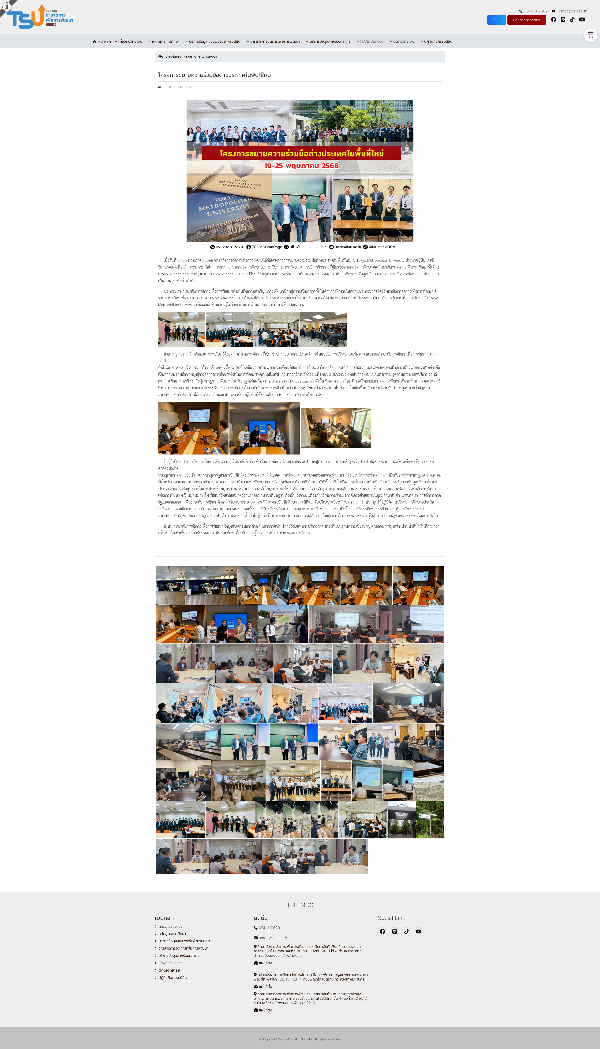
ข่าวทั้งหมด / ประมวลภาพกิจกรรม (190, 56)
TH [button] (591, 37)
